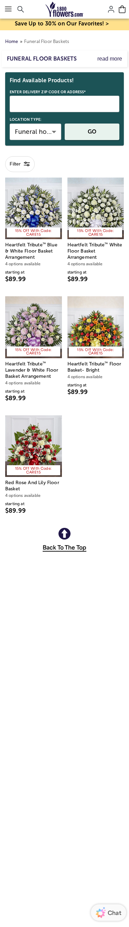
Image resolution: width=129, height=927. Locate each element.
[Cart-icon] (122, 9)
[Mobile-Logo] (64, 9)
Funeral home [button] (35, 131)
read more (109, 59)
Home (11, 41)
